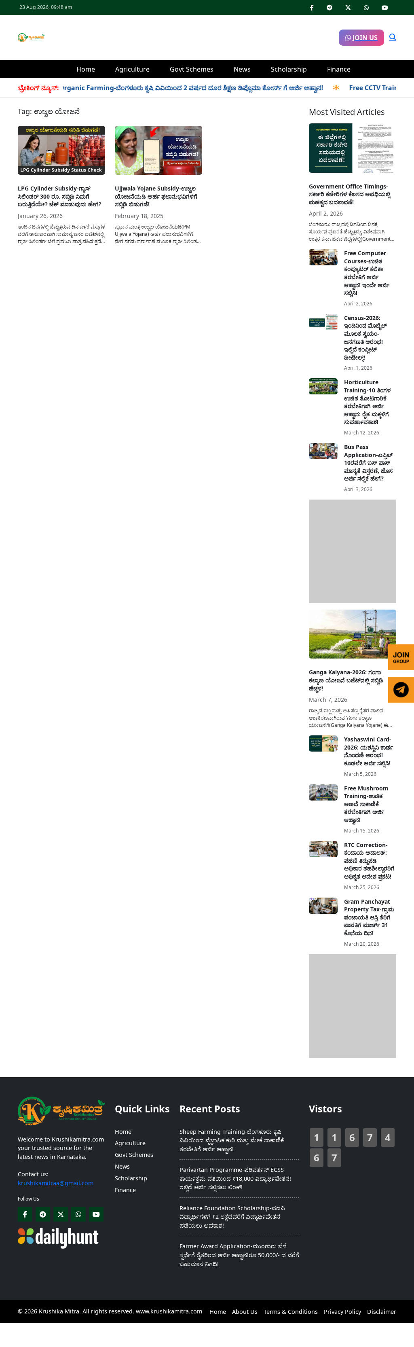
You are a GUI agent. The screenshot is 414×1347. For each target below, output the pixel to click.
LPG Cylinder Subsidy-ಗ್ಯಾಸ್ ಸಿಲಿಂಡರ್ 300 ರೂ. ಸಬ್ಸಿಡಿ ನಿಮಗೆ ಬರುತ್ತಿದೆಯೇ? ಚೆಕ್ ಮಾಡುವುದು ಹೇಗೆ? (59, 196)
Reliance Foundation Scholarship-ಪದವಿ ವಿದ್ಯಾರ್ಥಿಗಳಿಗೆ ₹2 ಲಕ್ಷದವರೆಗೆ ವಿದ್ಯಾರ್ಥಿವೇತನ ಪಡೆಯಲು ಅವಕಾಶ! (232, 1216)
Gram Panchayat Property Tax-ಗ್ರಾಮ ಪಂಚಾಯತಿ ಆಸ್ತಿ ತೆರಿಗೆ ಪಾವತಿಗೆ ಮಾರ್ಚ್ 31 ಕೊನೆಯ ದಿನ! (369, 917)
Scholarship (289, 69)
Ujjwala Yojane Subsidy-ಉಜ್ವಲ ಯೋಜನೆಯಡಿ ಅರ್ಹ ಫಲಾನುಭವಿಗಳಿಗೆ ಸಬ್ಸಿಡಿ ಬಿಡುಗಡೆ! (156, 196)
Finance (339, 69)
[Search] (392, 37)
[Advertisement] (191, 36)
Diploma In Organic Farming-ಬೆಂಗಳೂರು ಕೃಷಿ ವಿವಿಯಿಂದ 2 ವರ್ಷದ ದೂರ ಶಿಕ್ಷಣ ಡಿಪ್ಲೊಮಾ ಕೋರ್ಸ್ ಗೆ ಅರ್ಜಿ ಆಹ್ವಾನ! (155, 87)
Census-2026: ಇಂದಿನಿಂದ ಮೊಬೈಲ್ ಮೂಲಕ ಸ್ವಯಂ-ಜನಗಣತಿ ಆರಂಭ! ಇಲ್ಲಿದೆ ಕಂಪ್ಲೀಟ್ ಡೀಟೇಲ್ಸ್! (365, 337)
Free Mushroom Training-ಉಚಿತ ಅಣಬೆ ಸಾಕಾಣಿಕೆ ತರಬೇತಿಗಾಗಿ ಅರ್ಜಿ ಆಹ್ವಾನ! (366, 804)
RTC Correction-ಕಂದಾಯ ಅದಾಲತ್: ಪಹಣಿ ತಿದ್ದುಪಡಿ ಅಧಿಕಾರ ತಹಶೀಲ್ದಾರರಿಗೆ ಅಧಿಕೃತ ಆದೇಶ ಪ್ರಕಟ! (369, 860)
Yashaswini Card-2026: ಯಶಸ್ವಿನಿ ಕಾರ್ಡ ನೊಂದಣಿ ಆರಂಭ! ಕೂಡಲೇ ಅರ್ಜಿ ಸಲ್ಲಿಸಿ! (368, 751)
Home (85, 69)
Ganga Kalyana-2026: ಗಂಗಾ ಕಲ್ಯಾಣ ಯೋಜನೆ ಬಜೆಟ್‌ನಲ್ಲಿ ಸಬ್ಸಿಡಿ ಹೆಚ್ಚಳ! (346, 680)
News (242, 69)
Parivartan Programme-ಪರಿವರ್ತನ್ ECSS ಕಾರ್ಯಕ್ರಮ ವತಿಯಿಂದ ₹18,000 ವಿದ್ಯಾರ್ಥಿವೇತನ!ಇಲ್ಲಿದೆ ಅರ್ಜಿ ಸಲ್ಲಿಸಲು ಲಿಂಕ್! (235, 1178)
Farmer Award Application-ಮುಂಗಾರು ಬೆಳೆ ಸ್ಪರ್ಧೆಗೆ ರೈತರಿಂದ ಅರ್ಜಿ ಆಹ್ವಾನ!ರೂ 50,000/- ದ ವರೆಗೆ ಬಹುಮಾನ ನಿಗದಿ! (239, 1254)
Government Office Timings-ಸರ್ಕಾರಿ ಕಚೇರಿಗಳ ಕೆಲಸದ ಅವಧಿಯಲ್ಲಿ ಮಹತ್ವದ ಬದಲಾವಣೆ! (349, 194)
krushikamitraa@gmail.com (55, 1183)
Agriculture (132, 69)
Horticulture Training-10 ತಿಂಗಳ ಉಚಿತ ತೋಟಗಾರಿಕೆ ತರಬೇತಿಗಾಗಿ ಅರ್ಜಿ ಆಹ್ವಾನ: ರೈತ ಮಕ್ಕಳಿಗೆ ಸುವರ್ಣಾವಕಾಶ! (367, 402)
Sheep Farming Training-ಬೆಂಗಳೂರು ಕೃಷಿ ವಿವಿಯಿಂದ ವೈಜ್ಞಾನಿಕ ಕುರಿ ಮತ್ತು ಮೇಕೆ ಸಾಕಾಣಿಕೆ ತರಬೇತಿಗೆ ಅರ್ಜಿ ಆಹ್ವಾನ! (232, 1140)
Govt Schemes (191, 69)
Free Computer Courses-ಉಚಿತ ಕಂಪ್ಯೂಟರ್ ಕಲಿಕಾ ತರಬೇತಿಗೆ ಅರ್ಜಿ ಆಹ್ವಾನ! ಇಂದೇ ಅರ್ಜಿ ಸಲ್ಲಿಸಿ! (366, 273)
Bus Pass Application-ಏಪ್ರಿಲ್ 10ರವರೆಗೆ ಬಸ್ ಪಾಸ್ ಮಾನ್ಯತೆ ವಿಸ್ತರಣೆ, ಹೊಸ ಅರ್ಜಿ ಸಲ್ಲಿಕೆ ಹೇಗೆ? (368, 462)
